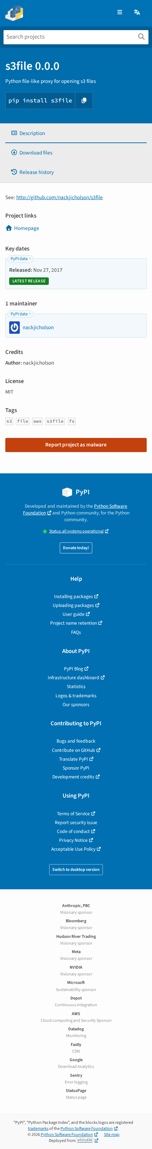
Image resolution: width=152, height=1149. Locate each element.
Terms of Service (73, 813)
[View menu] (119, 12)
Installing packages (73, 596)
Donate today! (76, 548)
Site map (111, 1135)
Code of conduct (73, 831)
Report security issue (76, 822)
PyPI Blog (73, 668)
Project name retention (73, 623)
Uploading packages (73, 605)
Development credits (73, 776)
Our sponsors (76, 704)
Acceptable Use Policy (73, 849)
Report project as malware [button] (76, 445)
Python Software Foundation (86, 1129)
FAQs (76, 632)
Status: (76, 531)
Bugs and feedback (76, 741)
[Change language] (137, 12)
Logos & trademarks (76, 695)
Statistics (76, 686)
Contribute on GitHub (73, 750)
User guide (73, 614)
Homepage (26, 228)
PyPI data (19, 259)
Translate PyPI (73, 759)
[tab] (76, 133)
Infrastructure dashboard (73, 677)
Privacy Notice (73, 840)
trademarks (38, 1129)
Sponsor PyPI (76, 768)
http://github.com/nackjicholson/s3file (59, 197)
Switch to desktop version (76, 870)
